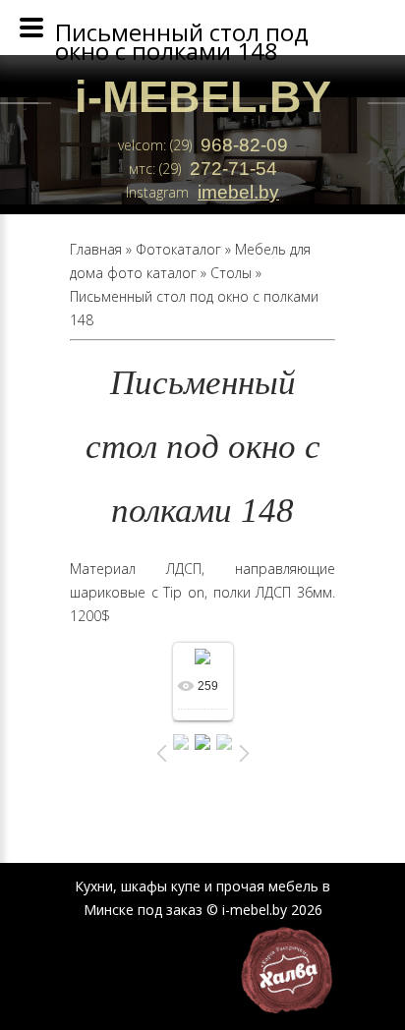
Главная (96, 249)
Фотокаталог (178, 249)
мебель (293, 886)
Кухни (94, 886)
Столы (231, 272)
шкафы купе (161, 886)
